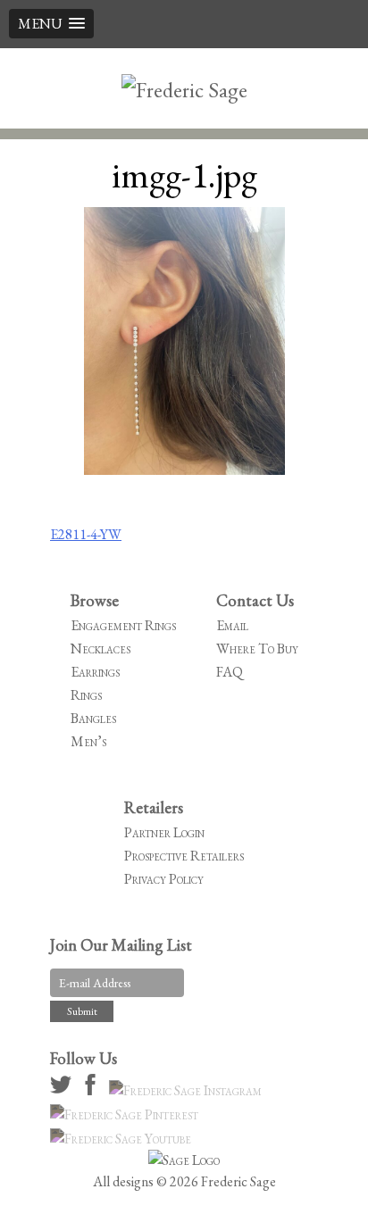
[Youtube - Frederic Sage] (123, 1138)
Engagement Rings (123, 625)
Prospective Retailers (184, 855)
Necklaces (100, 648)
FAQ (229, 671)
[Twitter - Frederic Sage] (63, 1090)
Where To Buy (257, 648)
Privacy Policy (164, 878)
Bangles (93, 718)
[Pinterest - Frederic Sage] (127, 1114)
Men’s (88, 741)
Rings (86, 695)
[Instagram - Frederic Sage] (188, 1090)
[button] (51, 23)
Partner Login (164, 832)
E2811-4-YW (85, 534)
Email (232, 625)
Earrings (95, 671)
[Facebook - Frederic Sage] (92, 1090)
